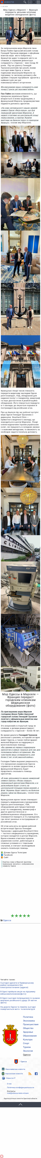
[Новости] (16, 1061)
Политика (28, 1017)
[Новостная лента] (30, 1073)
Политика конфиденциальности (20, 1087)
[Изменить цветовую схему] (34, 2)
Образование (30, 1036)
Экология (28, 1051)
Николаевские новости (15, 1069)
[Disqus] (20, 950)
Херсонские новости (14, 1074)
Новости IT (10, 1078)
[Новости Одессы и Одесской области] (10, 1035)
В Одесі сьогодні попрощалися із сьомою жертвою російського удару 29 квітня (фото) (20, 1000)
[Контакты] (30, 2)
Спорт (26, 1043)
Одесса (26, 1055)
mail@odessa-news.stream (18, 1093)
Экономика (29, 1021)
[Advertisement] (20, 890)
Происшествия (30, 1024)
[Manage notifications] (1, 1156)
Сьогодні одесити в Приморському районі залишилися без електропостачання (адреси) (17, 985)
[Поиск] (25, 2)
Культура (27, 1040)
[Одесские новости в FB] (36, 1073)
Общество (28, 1028)
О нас (9, 1084)
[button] (20, 1104)
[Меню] (38, 2)
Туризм (27, 1047)
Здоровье (28, 1032)
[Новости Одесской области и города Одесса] (7, 2)
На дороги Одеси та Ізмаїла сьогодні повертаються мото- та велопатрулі (18, 1008)
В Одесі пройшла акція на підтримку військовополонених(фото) (17, 992)
